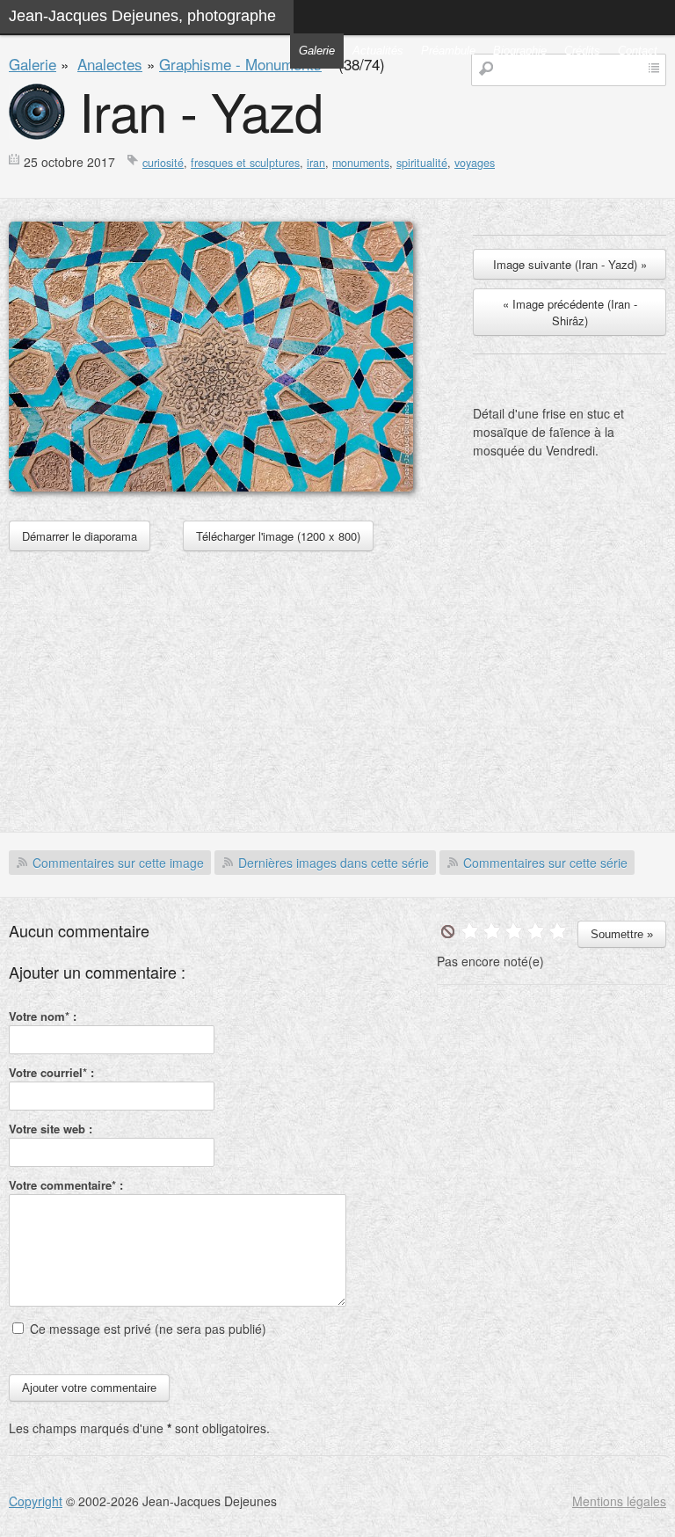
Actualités (377, 50)
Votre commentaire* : (66, 1184)
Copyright (35, 1501)
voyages (474, 163)
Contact (637, 50)
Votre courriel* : (51, 1072)
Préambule (448, 50)
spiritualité (421, 163)
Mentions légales (619, 1501)
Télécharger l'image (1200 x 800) (278, 536)
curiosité (163, 163)
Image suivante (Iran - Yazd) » (570, 264)
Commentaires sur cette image (118, 862)
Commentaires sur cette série (545, 862)
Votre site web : (50, 1128)
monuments (360, 163)
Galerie (317, 50)
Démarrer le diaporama (79, 536)
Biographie (520, 50)
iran (316, 163)
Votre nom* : (42, 1016)
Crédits (582, 50)
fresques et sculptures (245, 163)
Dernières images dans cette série (333, 862)
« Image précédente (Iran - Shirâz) (570, 312)
